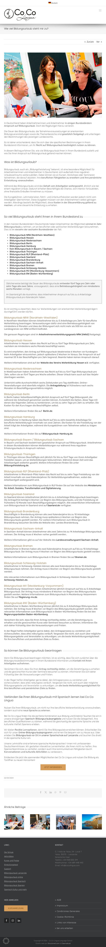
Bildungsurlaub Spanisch (15, 881)
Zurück (90, 41)
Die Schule (8, 852)
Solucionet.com (53, 943)
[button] (6, 822)
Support (7, 869)
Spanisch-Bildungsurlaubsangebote (43, 718)
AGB (59, 900)
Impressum (62, 905)
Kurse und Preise (11, 860)
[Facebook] (6, 920)
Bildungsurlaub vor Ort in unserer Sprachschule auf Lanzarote (47, 735)
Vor (98, 41)
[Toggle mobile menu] (100, 10)
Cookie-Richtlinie (65, 917)
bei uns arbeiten (65, 928)
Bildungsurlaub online (13, 877)
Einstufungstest (11, 865)
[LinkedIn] (19, 920)
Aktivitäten (9, 856)
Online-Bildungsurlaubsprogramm (35, 732)
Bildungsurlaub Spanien (14, 885)
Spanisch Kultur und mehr (15, 889)
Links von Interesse (66, 922)
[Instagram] (12, 920)
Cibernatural (66, 943)
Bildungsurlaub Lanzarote (15, 873)
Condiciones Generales (68, 911)
